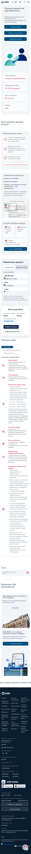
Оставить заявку (15, 27)
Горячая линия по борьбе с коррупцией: (12, 798)
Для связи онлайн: (6, 750)
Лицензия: (4, 828)
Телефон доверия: (6, 793)
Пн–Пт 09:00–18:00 (7, 762)
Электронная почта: (7, 823)
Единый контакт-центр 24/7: (9, 738)
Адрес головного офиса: (8, 816)
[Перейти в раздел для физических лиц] (5, 2)
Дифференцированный (22, 267)
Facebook (6, 774)
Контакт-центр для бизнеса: (9, 757)
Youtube (16, 776)
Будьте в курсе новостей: (8, 771)
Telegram (16, 774)
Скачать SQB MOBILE (15, 249)
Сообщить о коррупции (15, 804)
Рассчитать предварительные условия (16, 164)
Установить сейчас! (16, 643)
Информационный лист (12, 331)
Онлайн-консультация (16, 33)
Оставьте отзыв (15, 809)
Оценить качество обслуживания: (10, 766)
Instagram (6, 776)
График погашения (11, 327)
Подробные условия (15, 39)
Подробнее (15, 608)
